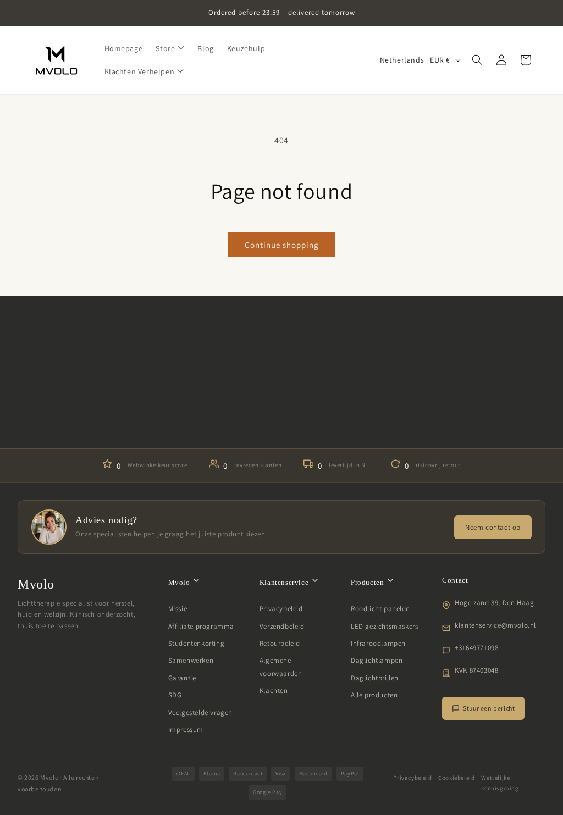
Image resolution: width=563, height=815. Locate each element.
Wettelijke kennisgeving (499, 783)
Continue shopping (282, 245)
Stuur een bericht (489, 708)
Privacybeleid (281, 608)
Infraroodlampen (378, 643)
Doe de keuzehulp (281, 415)
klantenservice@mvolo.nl (495, 625)
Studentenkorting (196, 643)
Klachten (274, 690)
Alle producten (374, 695)
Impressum (185, 729)
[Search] (477, 60)
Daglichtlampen (376, 660)
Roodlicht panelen (380, 608)
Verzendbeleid (282, 626)
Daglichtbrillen (375, 678)
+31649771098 (476, 647)
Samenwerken (191, 660)
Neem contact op (493, 527)
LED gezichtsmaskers (384, 626)
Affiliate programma (201, 626)
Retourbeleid (280, 643)
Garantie (182, 678)
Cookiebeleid (456, 777)
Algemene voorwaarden (281, 667)
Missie (177, 608)
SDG (175, 695)
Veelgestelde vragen (200, 712)
